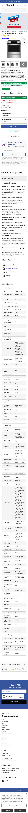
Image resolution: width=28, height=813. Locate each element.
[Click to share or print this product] (23, 39)
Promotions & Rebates (6, 733)
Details (23, 97)
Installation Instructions (12, 268)
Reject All (7, 810)
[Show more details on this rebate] (25, 83)
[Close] (26, 794)
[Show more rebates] (26, 93)
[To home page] (10, 5)
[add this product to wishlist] (23, 43)
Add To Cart (14, 126)
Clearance (3, 731)
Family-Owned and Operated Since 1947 (14, 1)
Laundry (3, 723)
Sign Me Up (14, 702)
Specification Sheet (11, 272)
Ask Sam (14, 154)
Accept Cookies (20, 810)
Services (3, 739)
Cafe (8, 105)
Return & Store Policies (6, 746)
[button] (2, 5)
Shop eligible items (6, 88)
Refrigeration (4, 721)
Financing (3, 737)
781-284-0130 (8, 758)
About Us (3, 741)
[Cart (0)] (25, 5)
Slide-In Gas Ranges (22, 31)
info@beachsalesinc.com (11, 761)
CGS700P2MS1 (8, 107)
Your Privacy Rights (14, 805)
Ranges (7, 31)
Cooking (3, 31)
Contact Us (4, 744)
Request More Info (15, 136)
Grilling (3, 727)
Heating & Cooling (5, 729)
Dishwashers (4, 725)
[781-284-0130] (21, 5)
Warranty (8, 275)
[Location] (17, 5)
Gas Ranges (13, 31)
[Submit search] (24, 10)
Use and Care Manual (11, 265)
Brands (3, 735)
